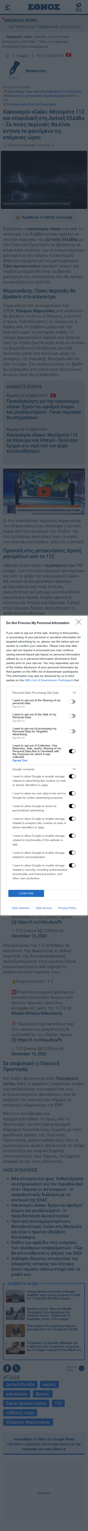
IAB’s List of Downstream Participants (49, 680)
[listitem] (44, 692)
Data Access (44, 908)
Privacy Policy (67, 908)
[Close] (80, 623)
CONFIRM (26, 893)
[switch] (72, 702)
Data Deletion (21, 908)
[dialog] (44, 765)
